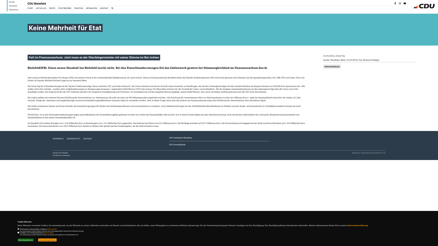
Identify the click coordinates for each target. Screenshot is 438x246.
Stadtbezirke (64, 8)
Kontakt (12, 2)
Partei (52, 8)
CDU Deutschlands (177, 144)
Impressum (13, 6)
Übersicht (51, 229)
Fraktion (78, 8)
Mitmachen (91, 8)
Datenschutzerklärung (358, 225)
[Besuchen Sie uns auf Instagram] (400, 4)
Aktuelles (41, 8)
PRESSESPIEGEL (332, 66)
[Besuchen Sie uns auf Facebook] (395, 4)
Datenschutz (13, 10)
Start (30, 8)
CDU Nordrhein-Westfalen (180, 138)
